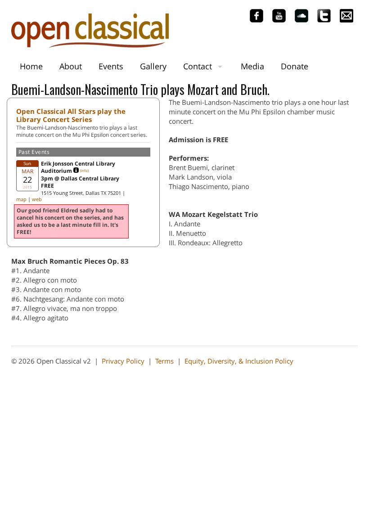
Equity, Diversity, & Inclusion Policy (238, 360)
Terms (164, 360)
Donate (294, 66)
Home (31, 66)
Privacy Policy (123, 360)
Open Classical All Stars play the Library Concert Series (71, 115)
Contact (197, 66)
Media (252, 66)
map (21, 199)
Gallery (153, 66)
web (37, 199)
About (70, 66)
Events (111, 66)
